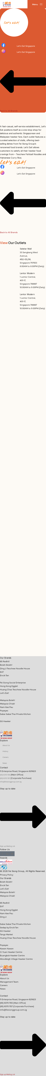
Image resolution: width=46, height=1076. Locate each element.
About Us (6, 745)
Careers (5, 757)
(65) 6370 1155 (5, 774)
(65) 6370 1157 (5, 778)
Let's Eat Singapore (26, 45)
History (5, 751)
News (5, 763)
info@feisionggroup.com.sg (10, 781)
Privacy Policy (6, 874)
